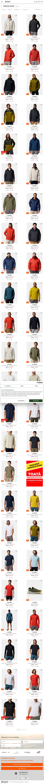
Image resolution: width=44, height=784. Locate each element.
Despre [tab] (36, 385)
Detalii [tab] (22, 385)
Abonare (33, 745)
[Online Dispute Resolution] (25, 778)
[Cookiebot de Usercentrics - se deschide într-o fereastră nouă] (38, 383)
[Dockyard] (7, 1)
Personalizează (21, 400)
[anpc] (19, 778)
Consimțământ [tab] (8, 385)
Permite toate (35, 400)
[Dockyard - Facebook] (16, 773)
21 (23, 729)
